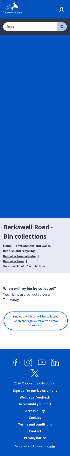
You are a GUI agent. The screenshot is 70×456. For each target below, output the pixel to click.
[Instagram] (28, 362)
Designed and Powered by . (35, 446)
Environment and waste (33, 246)
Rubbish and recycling (19, 251)
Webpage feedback (35, 397)
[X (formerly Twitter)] (35, 373)
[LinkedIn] (55, 362)
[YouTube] (41, 362)
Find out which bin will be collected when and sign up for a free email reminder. (36, 320)
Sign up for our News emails (35, 390)
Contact (35, 431)
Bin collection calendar (19, 256)
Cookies (35, 417)
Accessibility (35, 411)
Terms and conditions (35, 424)
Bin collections (13, 261)
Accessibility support (35, 404)
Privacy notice (35, 438)
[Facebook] (15, 362)
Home (7, 246)
